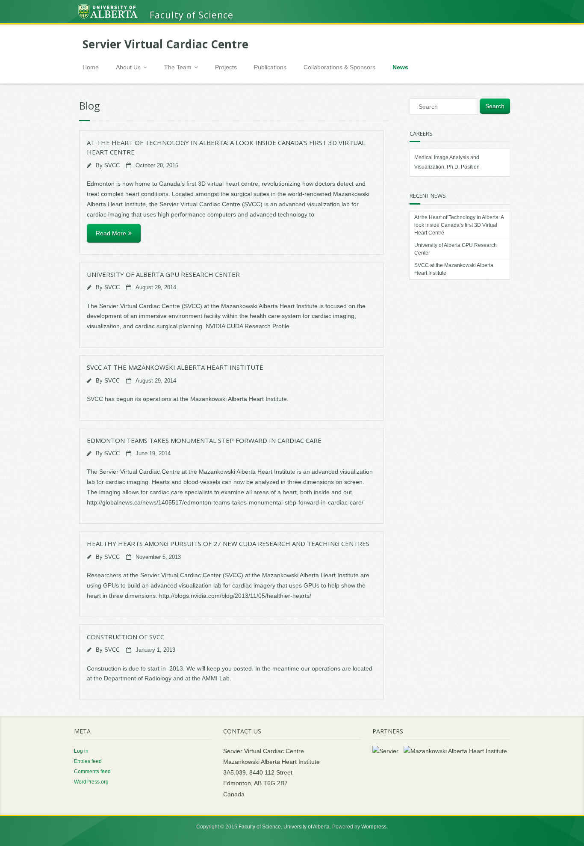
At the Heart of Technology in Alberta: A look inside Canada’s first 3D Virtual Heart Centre (459, 225)
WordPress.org (91, 782)
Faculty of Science (260, 827)
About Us (128, 67)
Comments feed (92, 772)
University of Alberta (306, 827)
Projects (226, 67)
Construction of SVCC (125, 636)
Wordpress (373, 827)
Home (91, 67)
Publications (270, 67)
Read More (111, 233)
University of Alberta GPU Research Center (163, 274)
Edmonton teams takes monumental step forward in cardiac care (204, 440)
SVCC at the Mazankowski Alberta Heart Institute (175, 367)
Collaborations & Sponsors (339, 67)
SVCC (112, 166)
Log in (81, 751)
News (400, 67)
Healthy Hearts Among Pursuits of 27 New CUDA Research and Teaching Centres (228, 543)
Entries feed (88, 761)
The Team (178, 67)
